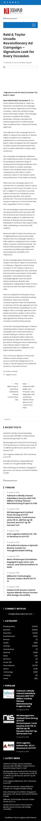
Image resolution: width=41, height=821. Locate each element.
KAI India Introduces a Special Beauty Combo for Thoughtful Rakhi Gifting (22, 548)
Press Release (9, 665)
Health (6, 643)
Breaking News (9, 626)
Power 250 (7, 662)
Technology (8, 672)
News (5, 656)
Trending (6, 675)
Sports (6, 669)
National (6, 652)
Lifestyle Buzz (8, 649)
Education (7, 633)
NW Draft (7, 659)
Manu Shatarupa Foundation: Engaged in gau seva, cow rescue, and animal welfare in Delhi (20, 470)
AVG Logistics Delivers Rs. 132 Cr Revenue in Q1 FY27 (22, 535)
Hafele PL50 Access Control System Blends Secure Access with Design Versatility (22, 593)
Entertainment (9, 636)
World (5, 678)
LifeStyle (6, 646)
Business (15, 371)
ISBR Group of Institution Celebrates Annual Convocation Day (12, 392)
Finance (6, 639)
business (14, 375)
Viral (21, 817)
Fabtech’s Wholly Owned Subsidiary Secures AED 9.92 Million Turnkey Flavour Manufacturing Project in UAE (19, 436)
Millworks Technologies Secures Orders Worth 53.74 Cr (21, 579)
